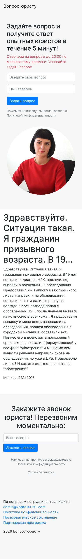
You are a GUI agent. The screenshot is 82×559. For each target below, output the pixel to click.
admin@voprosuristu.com (24, 507)
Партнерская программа (24, 522)
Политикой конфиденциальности (31, 115)
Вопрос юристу (20, 6)
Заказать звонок (20, 448)
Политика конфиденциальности (31, 512)
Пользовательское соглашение (30, 517)
